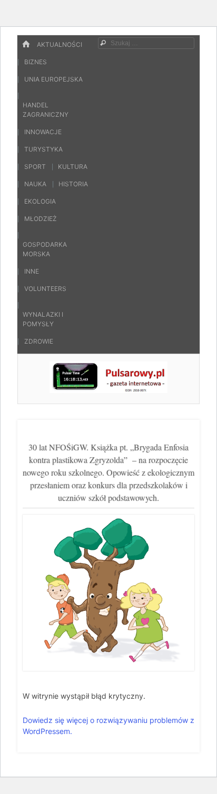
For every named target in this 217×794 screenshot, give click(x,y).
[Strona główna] (26, 44)
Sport (35, 166)
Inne (31, 271)
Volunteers (45, 289)
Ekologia (40, 201)
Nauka (35, 184)
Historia (73, 184)
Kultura (72, 166)
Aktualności (59, 44)
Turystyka (43, 149)
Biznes (35, 62)
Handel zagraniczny (45, 109)
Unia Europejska (53, 79)
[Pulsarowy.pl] (108, 390)
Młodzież (40, 219)
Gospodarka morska (45, 249)
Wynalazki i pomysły (43, 319)
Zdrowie (38, 341)
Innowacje (43, 132)
